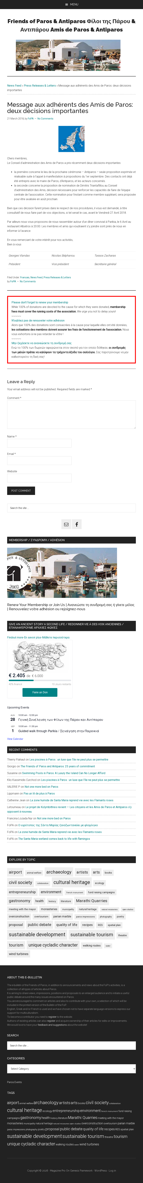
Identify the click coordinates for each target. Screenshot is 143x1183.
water (108, 946)
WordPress (100, 1170)
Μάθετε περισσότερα (55, 637)
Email (11, 454)
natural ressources (110, 909)
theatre (122, 935)
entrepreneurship (22, 892)
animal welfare (34, 872)
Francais (24, 277)
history (52, 901)
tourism (16, 945)
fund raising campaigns (101, 892)
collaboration (42, 883)
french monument (74, 892)
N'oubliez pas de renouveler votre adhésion (38, 320)
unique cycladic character (53, 945)
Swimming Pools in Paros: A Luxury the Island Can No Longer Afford (63, 773)
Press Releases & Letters (40, 85)
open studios (128, 909)
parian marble (62, 916)
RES (100, 925)
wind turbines (18, 954)
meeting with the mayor (22, 909)
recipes (87, 925)
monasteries (49, 909)
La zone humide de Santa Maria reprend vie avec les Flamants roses (71, 800)
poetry (120, 916)
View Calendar (15, 738)
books (108, 872)
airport (15, 872)
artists (82, 872)
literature (66, 901)
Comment (14, 398)
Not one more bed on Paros (41, 786)
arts (96, 872)
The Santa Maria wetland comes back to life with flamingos (54, 838)
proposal (16, 925)
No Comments (45, 118)
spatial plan (114, 925)
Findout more (15, 637)
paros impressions (85, 916)
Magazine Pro (57, 1170)
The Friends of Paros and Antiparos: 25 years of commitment (58, 766)
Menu (74, 4)
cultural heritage (72, 882)
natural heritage (88, 909)
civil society (20, 882)
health (39, 901)
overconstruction (19, 916)
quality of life (66, 925)
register (52, 1016)
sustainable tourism (91, 934)
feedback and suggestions (52, 1024)
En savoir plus (32, 637)
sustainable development (37, 934)
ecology (99, 883)
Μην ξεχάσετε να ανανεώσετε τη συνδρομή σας (42, 343)
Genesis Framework (81, 1170)
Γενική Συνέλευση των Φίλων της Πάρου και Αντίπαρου (60, 719)
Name (12, 436)
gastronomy (19, 900)
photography (106, 917)
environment (51, 892)
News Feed (14, 85)
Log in (112, 1170)
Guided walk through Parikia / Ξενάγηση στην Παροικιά (58, 730)
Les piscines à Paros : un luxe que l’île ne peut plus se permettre (68, 759)
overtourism (41, 916)
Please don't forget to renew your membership (40, 302)
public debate (39, 924)
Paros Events (14, 1082)
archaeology (59, 872)
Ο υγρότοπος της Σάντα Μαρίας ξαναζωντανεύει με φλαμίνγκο (58, 825)
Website (12, 471)
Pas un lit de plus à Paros (39, 793)
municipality (68, 909)
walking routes (92, 945)
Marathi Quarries (91, 900)
